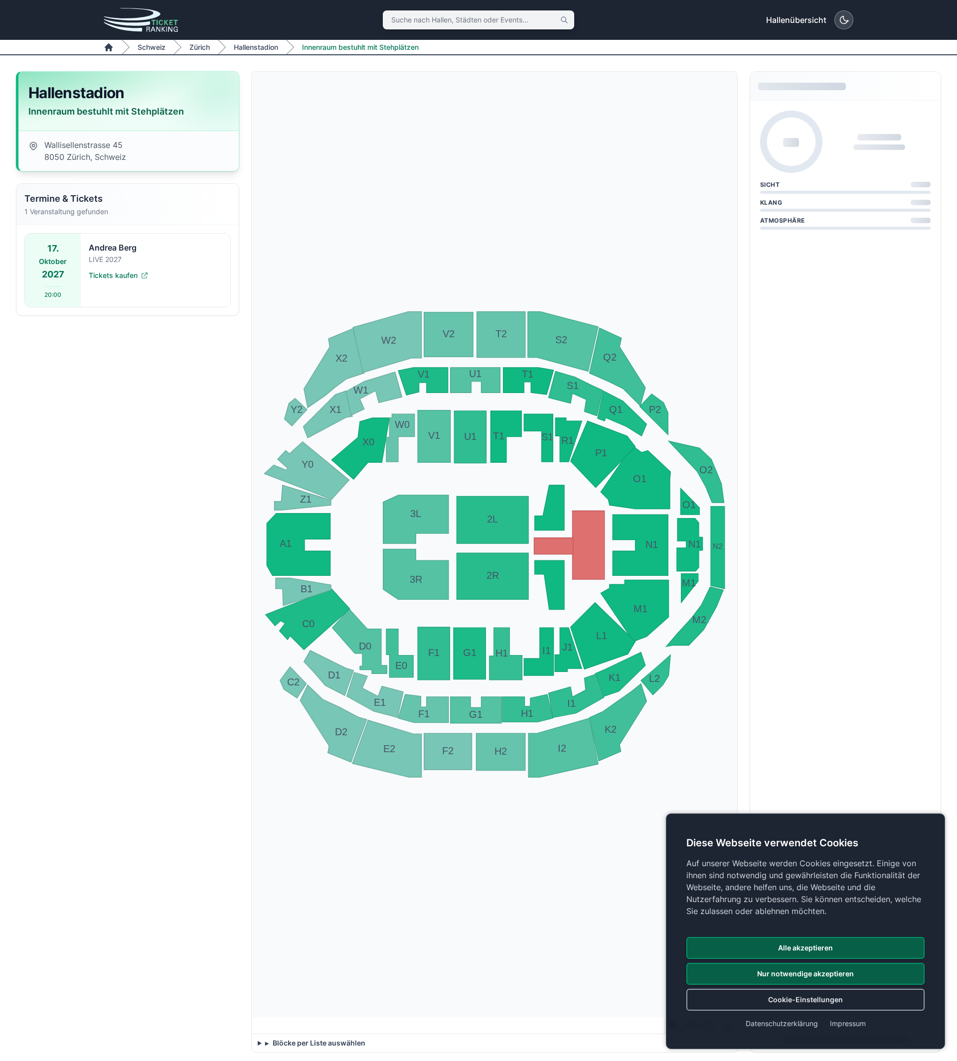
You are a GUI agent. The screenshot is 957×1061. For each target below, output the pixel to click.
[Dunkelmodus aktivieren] (843, 19)
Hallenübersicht (796, 20)
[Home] (109, 47)
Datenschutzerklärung (782, 1023)
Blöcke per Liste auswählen (318, 1043)
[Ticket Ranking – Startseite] (141, 20)
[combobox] (478, 19)
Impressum (848, 1023)
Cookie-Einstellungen (805, 999)
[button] (296, 412)
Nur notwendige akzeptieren (805, 973)
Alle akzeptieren (805, 947)
